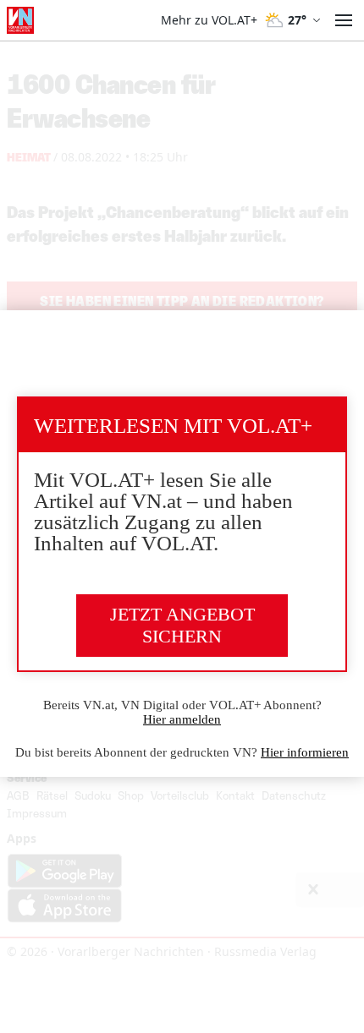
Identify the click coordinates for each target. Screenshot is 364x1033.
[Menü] (343, 20)
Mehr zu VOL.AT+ (209, 20)
